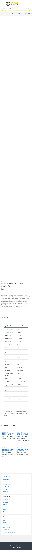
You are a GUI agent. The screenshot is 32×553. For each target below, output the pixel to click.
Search (29, 9)
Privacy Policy (6, 527)
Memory (5, 489)
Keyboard (5, 502)
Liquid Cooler (6, 486)
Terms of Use (6, 529)
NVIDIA (20, 413)
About (4, 522)
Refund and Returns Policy (9, 532)
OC (23, 413)
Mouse (4, 509)
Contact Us (5, 525)
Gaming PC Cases (7, 507)
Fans (4, 482)
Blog (4, 520)
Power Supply (6, 479)
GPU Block (5, 499)
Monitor (5, 504)
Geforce (16, 413)
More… (4, 511)
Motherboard (6, 491)
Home (2, 13)
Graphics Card (11, 13)
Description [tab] (4, 317)
